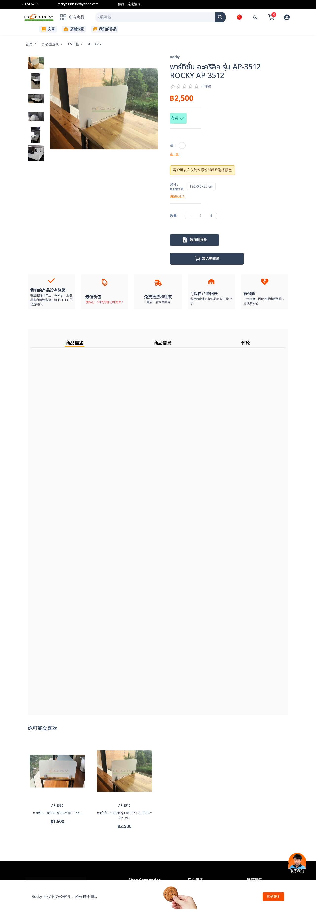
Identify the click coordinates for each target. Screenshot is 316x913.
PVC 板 (73, 44)
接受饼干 (273, 896)
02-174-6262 (29, 4)
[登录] (287, 17)
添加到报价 (198, 239)
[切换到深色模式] (255, 17)
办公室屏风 (50, 44)
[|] (220, 17)
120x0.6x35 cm (201, 186)
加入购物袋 (210, 258)
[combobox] (155, 17)
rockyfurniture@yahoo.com (78, 4)
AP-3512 (94, 44)
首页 (29, 44)
